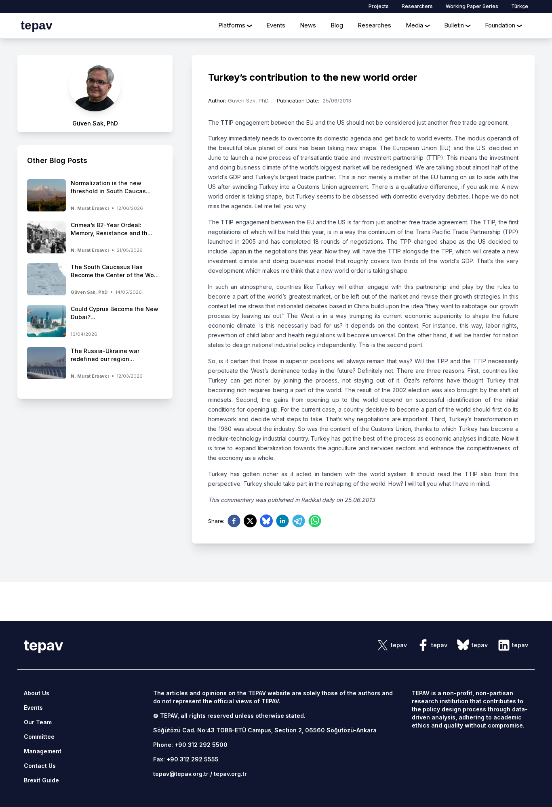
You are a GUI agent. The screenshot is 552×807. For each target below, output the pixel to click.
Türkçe (519, 6)
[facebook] (234, 520)
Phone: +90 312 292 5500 (190, 744)
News (308, 25)
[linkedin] (282, 520)
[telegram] (298, 520)
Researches (374, 25)
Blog (337, 25)
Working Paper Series (472, 6)
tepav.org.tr (230, 773)
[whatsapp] (314, 520)
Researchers (417, 6)
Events (275, 25)
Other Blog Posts (57, 160)
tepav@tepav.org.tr (181, 773)
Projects (379, 6)
